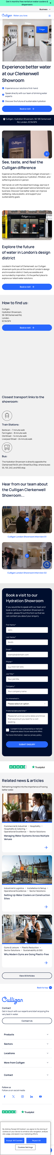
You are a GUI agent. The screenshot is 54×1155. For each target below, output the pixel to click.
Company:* (10, 686)
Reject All (36, 1140)
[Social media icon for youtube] (40, 1096)
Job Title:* (10, 674)
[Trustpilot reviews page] (27, 1111)
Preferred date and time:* (16, 711)
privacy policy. (36, 735)
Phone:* (9, 661)
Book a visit (25, 108)
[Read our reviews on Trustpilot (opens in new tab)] (38, 767)
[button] (44, 987)
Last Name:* (11, 637)
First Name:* (11, 625)
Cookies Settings (25, 1147)
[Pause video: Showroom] (46, 154)
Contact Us (27, 1020)
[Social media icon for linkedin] (31, 1096)
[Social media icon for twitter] (13, 1096)
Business (43, 9)
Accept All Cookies (14, 1140)
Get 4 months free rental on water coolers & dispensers (27, 3)
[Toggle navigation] (49, 15)
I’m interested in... (13, 698)
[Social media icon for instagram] (22, 1096)
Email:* (9, 649)
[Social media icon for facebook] (4, 1096)
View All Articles (27, 975)
